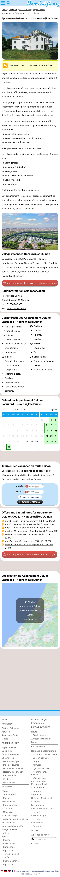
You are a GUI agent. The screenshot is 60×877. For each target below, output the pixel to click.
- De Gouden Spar (11, 761)
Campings (7, 751)
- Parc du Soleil (9, 775)
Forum (34, 742)
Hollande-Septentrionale (43, 751)
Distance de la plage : (44, 361)
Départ (20, 491)
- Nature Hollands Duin (42, 808)
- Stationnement (39, 735)
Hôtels (5, 778)
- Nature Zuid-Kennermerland (39, 782)
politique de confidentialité (41, 871)
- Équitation (8, 850)
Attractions (7, 808)
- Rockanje (36, 826)
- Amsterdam (37, 787)
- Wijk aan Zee (38, 778)
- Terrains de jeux (10, 815)
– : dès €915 (31, 531)
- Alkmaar (36, 765)
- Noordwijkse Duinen (12, 772)
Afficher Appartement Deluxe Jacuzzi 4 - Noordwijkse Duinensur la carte (30, 610)
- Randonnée (8, 847)
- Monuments (8, 801)
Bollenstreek (37, 805)
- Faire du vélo (9, 843)
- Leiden (35, 801)
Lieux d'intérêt (9, 794)
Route (34, 731)
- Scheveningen (39, 815)
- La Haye (36, 819)
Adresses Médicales (41, 738)
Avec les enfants (10, 735)
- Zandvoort (37, 794)
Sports (5, 836)
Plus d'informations (16, 308)
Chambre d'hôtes (10, 754)
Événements (37, 723)
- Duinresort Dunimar (12, 768)
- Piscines (7, 840)
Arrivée (20, 486)
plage (38, 115)
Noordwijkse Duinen (12, 263)
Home (5, 719)
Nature (5, 833)
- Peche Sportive (10, 861)
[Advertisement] (30, 456)
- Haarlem (36, 791)
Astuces (6, 731)
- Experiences (8, 822)
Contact (35, 843)
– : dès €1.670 (30, 521)
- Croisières (8, 812)
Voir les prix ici (32, 283)
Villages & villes (9, 829)
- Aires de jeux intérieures (15, 819)
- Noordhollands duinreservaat (39, 773)
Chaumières (8, 758)
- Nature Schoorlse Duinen (44, 754)
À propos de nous (40, 834)
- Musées (6, 798)
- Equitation (8, 864)
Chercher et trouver (31, 502)
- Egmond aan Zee (40, 768)
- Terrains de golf (10, 854)
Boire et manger (39, 719)
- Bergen (35, 761)
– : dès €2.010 (28, 541)
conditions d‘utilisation (23, 871)
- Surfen (6, 857)
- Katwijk (35, 812)
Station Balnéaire (10, 728)
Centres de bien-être (12, 826)
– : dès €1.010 (29, 524)
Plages (5, 791)
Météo (5, 738)
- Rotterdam (37, 822)
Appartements (9, 747)
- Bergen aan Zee (40, 758)
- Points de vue (9, 805)
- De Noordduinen (11, 765)
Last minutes (8, 782)
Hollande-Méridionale (42, 798)
